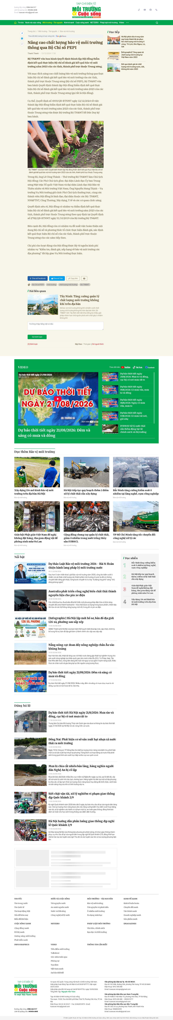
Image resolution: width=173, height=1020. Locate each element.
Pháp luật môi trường (109, 23)
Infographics (21, 944)
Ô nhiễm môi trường (96, 911)
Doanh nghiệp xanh (132, 915)
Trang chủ (32, 31)
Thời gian (87, 344)
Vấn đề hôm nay (21, 915)
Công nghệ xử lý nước (60, 915)
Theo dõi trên (114, 367)
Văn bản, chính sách (96, 928)
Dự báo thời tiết (57, 973)
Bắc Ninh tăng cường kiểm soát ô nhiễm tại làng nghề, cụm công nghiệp (136, 492)
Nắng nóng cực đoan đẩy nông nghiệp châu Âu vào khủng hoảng (81, 646)
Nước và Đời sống (58, 911)
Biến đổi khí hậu (21, 919)
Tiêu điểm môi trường (60, 949)
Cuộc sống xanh (82, 23)
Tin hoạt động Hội (22, 911)
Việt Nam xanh (57, 969)
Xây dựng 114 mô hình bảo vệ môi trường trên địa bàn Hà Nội (33, 492)
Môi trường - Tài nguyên (53, 23)
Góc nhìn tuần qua (59, 957)
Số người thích (98, 344)
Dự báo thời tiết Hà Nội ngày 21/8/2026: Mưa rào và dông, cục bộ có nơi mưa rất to (81, 714)
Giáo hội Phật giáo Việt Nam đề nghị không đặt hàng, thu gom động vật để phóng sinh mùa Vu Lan (36, 538)
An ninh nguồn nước (60, 907)
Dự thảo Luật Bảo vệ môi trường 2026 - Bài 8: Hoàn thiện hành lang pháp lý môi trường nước (81, 565)
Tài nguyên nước (58, 903)
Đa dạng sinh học (94, 915)
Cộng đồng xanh (21, 928)
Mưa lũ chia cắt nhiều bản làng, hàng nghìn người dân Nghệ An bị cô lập (81, 768)
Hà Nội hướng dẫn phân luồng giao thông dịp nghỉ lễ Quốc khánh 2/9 (81, 823)
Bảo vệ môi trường (67, 31)
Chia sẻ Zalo (58, 278)
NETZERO (94, 23)
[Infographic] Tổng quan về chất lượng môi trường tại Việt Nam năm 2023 (132, 54)
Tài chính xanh (130, 911)
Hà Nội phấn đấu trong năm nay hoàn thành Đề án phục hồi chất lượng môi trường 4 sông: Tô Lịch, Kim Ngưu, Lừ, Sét (133, 42)
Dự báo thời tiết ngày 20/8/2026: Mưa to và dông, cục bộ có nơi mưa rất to (134, 376)
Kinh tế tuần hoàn (131, 903)
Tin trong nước (21, 903)
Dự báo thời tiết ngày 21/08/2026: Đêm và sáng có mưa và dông (54, 433)
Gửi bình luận (37, 337)
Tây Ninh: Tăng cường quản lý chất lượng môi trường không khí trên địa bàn (79, 300)
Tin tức (21, 23)
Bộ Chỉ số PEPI (38, 285)
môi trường (51, 285)
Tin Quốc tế (19, 907)
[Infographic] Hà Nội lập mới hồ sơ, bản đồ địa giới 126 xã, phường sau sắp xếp (81, 620)
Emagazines (130, 923)
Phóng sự (55, 961)
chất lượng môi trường (68, 285)
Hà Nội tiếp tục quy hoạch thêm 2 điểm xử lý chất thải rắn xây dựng (86, 492)
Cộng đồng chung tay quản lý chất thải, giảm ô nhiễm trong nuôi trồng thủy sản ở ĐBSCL (86, 538)
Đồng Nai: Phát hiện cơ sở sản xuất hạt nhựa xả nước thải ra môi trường (82, 741)
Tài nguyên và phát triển (98, 907)
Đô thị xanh (19, 932)
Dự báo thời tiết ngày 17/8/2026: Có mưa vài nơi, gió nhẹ (133, 416)
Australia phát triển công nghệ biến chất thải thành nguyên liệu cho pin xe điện (82, 593)
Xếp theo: (78, 344)
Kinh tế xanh (69, 23)
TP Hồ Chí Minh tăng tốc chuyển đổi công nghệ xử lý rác (134, 536)
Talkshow (55, 953)
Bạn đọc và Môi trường (97, 932)
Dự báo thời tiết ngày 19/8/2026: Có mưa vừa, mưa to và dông (134, 389)
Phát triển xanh (21, 940)
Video (121, 23)
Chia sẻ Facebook (39, 278)
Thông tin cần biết (97, 944)
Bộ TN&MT (85, 285)
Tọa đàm (54, 965)
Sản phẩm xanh (130, 919)
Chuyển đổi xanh (131, 907)
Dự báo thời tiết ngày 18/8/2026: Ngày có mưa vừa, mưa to (132, 403)
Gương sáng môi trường (25, 936)
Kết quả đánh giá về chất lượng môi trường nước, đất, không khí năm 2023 (133, 66)
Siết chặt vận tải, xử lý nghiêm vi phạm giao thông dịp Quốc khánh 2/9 (82, 795)
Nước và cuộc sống (33, 23)
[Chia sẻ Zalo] (22, 39)
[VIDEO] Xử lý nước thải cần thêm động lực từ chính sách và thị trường (133, 429)
